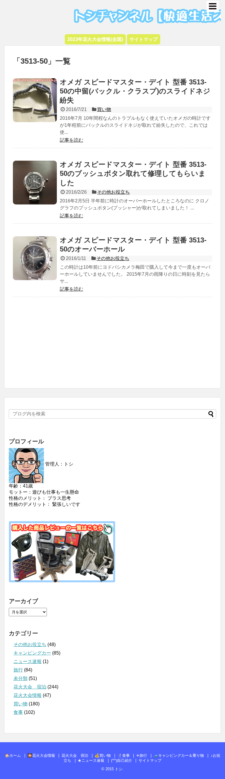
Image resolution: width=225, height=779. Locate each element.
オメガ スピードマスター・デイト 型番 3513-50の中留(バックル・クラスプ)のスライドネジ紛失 (135, 91)
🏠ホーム (13, 755)
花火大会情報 (27, 695)
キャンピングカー (32, 652)
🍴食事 (123, 755)
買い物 (104, 109)
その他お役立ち (113, 192)
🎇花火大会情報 (41, 755)
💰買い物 (103, 755)
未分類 (20, 678)
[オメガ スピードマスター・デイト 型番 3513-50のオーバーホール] (35, 258)
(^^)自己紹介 (121, 760)
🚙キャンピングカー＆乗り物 (179, 755)
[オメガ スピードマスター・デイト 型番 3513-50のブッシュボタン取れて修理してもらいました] (35, 182)
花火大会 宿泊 (29, 686)
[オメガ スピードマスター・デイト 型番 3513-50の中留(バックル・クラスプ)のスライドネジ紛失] (35, 100)
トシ (22, 9)
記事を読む (71, 140)
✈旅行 (141, 755)
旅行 (18, 669)
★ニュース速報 (91, 760)
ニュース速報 (27, 661)
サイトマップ (150, 760)
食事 (18, 712)
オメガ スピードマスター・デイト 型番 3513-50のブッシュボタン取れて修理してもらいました (133, 173)
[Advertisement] (112, 346)
